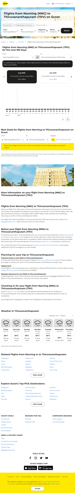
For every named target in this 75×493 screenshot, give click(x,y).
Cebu (52, 367)
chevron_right (71, 76)
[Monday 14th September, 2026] (57, 109)
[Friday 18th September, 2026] (68, 109)
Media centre (6, 422)
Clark (3, 364)
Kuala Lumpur (55, 390)
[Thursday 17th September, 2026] (65, 109)
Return (52, 30)
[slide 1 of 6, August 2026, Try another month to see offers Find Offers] (22, 76)
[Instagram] (35, 458)
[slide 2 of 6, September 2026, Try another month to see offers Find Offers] (53, 76)
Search (66, 30)
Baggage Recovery (8, 450)
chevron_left (3, 76)
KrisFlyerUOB (30, 422)
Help (3, 438)
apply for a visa (47, 241)
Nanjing (28, 361)
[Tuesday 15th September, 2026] (59, 109)
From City (65, 476)
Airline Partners (6, 428)
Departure (41, 30)
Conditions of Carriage (9, 441)
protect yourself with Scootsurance (47, 245)
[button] (25, 25)
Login (48, 3)
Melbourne (29, 358)
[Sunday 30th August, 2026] (13, 109)
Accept (37, 488)
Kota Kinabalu (30, 387)
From (5, 30)
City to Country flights (39, 476)
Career (3, 425)
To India (21, 42)
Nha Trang (53, 370)
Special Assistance (7, 444)
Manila (27, 364)
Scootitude (5, 419)
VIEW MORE (37, 375)
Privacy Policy (46, 482)
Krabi (3, 396)
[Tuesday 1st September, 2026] (18, 109)
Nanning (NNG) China (10, 32)
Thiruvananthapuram (33, 393)
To (21, 30)
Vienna (52, 393)
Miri (2, 393)
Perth (3, 361)
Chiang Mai (5, 370)
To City (17, 476)
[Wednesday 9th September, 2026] (42, 109)
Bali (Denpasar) (6, 367)
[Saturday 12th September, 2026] (51, 109)
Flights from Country (54, 476)
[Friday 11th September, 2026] (48, 109)
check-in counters (13, 291)
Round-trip (7, 25)
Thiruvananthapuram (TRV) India (27, 32)
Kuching (28, 390)
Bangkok (28, 367)
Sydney (52, 358)
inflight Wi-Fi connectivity (10, 270)
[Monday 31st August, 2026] (16, 109)
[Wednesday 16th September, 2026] (62, 109)
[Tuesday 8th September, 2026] (39, 109)
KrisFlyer (28, 419)
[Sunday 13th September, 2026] (54, 109)
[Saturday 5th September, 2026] (30, 109)
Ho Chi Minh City (56, 361)
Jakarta (52, 364)
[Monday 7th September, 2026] (36, 109)
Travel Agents (57, 419)
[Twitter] (41, 458)
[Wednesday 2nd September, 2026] (21, 109)
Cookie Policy (55, 484)
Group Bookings (58, 422)
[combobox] (17, 57)
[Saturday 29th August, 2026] (10, 109)
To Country (11, 476)
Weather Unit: (54, 316)
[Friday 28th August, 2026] (7, 109)
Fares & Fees (5, 447)
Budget (53, 136)
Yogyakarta (29, 370)
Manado (53, 387)
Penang (4, 399)
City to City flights (26, 476)
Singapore (5, 358)
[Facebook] (30, 458)
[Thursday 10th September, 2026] (45, 109)
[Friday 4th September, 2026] (27, 109)
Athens (28, 399)
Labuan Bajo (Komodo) (33, 396)
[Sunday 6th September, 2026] (33, 109)
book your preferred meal (46, 260)
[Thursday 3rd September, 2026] (24, 109)
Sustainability (6, 431)
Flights (11, 42)
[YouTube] (46, 458)
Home (3, 42)
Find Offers (22, 79)
